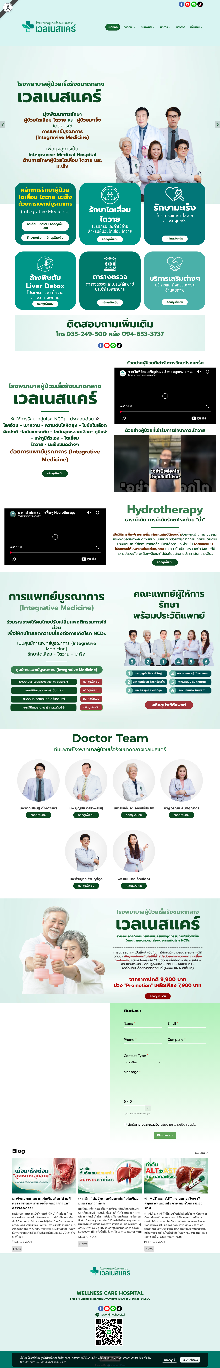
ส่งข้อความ (166, 1135)
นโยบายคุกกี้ (60, 1361)
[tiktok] (200, 4)
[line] (194, 4)
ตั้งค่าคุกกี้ (169, 1359)
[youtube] (187, 4)
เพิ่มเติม (195, 27)
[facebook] (181, 4)
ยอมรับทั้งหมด (190, 1359)
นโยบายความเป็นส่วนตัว (178, 1124)
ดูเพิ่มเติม (200, 1153)
